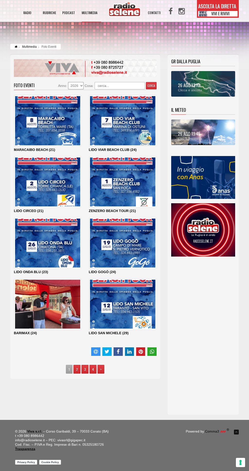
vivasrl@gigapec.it (71, 440)
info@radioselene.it (30, 440)
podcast (68, 13)
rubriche (49, 13)
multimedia (90, 13)
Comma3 (217, 431)
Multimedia (29, 46)
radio (27, 13)
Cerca (151, 85)
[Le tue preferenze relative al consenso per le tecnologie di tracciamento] (240, 462)
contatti (154, 13)
